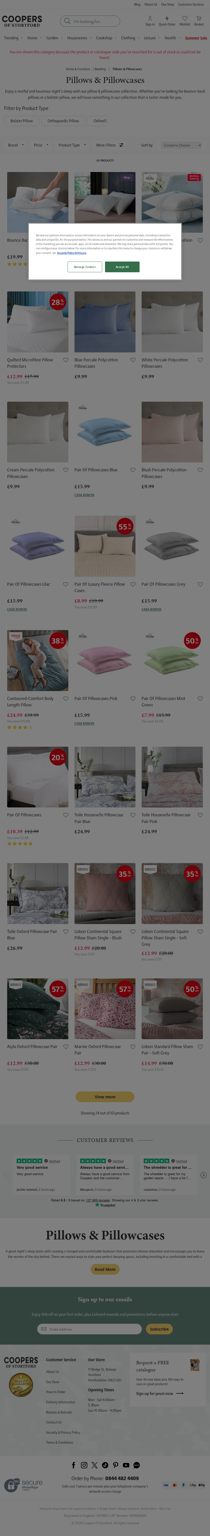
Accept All (122, 267)
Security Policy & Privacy (71, 253)
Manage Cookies (85, 267)
